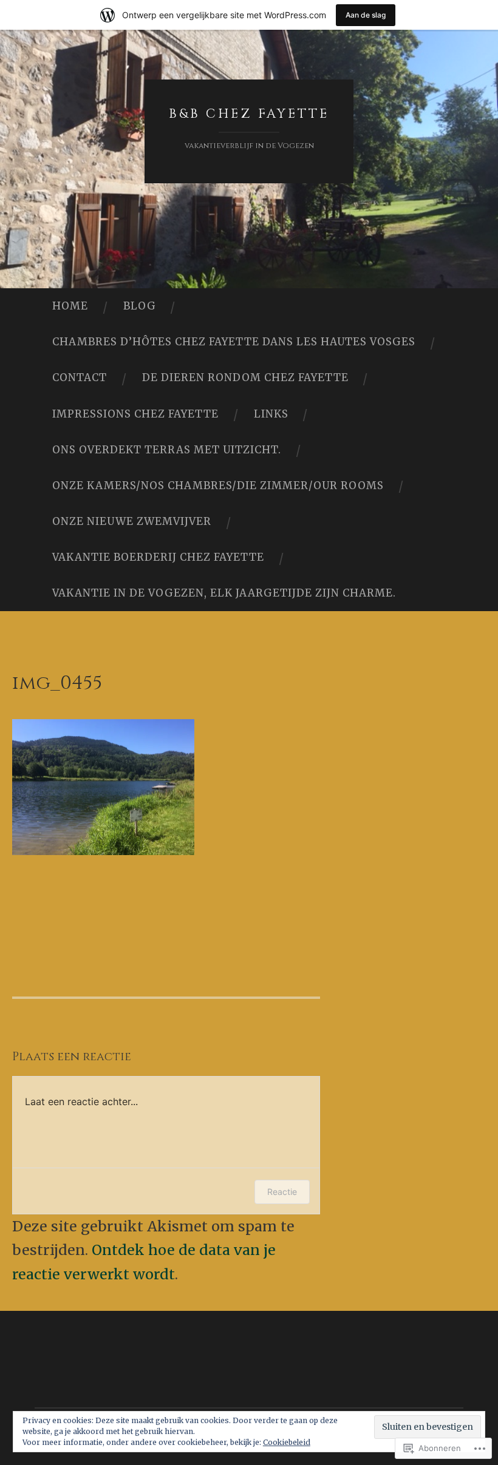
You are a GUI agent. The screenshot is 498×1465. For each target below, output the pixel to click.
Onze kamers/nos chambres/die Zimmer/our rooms (218, 485)
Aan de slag (366, 14)
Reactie (282, 1191)
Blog (139, 306)
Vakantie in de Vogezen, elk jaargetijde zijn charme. (224, 593)
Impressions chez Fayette (135, 414)
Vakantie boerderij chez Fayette (158, 557)
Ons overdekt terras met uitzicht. (166, 449)
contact (79, 377)
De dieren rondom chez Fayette (245, 377)
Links (271, 414)
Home (70, 306)
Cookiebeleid (286, 1442)
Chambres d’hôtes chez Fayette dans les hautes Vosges (233, 341)
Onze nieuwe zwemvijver (131, 521)
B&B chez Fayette (249, 114)
